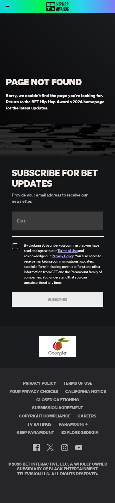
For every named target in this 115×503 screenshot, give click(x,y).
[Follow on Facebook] (36, 447)
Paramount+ (73, 424)
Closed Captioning (57, 399)
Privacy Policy (62, 255)
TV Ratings (39, 424)
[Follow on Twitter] (50, 447)
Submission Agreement (57, 407)
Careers (87, 416)
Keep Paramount (35, 432)
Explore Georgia (80, 432)
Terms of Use (68, 250)
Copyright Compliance (44, 416)
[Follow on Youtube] (78, 447)
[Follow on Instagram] (64, 447)
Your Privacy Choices (33, 391)
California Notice (85, 391)
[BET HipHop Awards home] (57, 9)
